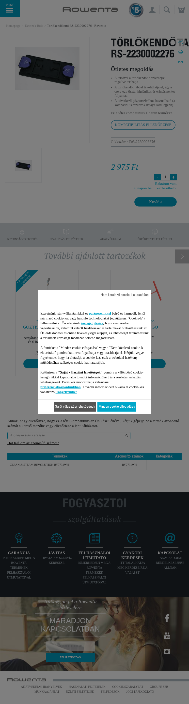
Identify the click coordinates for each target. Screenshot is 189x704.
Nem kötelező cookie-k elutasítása (125, 295)
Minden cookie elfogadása (117, 406)
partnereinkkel (100, 313)
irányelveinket (66, 392)
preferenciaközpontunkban (60, 387)
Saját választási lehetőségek (75, 406)
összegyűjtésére (92, 323)
